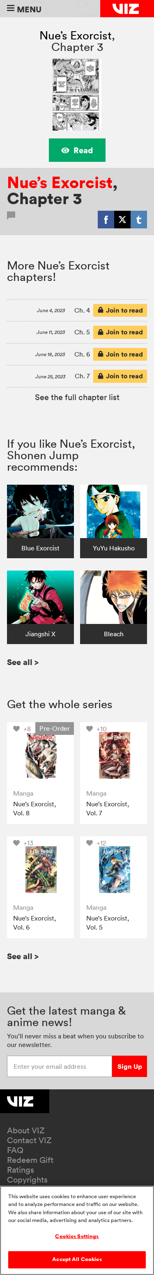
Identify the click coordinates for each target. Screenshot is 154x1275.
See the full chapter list (77, 397)
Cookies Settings (77, 1236)
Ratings (20, 1170)
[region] (77, 1230)
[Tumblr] (139, 219)
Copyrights (27, 1180)
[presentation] (40, 755)
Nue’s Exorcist (75, 35)
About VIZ (26, 1130)
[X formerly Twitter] (122, 219)
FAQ (15, 1150)
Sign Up (129, 1066)
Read (83, 150)
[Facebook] (106, 219)
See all (23, 661)
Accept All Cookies (76, 1259)
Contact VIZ (29, 1140)
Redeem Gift (30, 1160)
